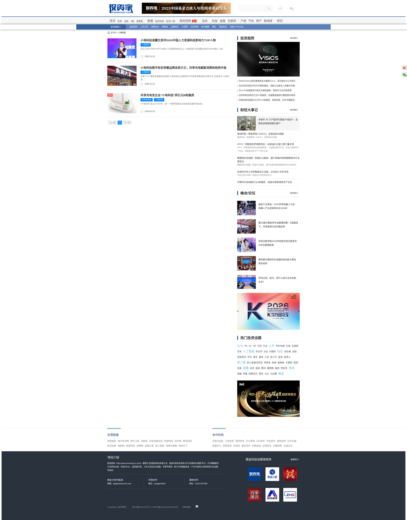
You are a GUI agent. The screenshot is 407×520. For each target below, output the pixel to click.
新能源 (165, 27)
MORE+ (294, 38)
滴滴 (274, 362)
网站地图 (186, 507)
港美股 (139, 21)
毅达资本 (245, 445)
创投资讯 (241, 357)
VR (254, 346)
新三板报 (159, 445)
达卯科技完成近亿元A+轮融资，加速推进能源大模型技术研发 (267, 95)
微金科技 (223, 27)
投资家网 (133, 27)
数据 (150, 21)
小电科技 (145, 45)
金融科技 (175, 27)
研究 (280, 21)
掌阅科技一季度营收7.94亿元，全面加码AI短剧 (260, 134)
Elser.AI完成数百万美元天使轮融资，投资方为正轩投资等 (265, 90)
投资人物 (170, 21)
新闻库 (268, 21)
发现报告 (111, 441)
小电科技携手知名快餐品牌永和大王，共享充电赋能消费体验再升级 (183, 67)
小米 (267, 357)
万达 (265, 346)
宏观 (119, 21)
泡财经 (144, 441)
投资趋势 (247, 38)
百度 (239, 368)
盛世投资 (281, 441)
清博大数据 (171, 445)
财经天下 (183, 445)
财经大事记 (249, 110)
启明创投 (256, 445)
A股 (132, 21)
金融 (222, 21)
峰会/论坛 (247, 193)
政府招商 (185, 21)
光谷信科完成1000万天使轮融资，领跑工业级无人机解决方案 (267, 85)
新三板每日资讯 (255, 362)
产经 (243, 21)
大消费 (184, 27)
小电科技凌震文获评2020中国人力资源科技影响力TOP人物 (178, 40)
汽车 (251, 21)
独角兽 (281, 362)
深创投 (236, 445)
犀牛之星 (135, 441)
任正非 (259, 351)
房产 (259, 21)
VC (250, 346)
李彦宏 (267, 362)
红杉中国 (291, 441)
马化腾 (273, 373)
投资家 (113, 33)
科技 (215, 21)
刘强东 (272, 351)
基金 (261, 357)
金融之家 (149, 445)
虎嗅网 (140, 445)
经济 (252, 368)
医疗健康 (205, 27)
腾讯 (263, 368)
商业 (255, 357)
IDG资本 (260, 441)
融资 (277, 368)
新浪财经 (168, 441)
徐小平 (273, 357)
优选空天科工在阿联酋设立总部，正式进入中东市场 (262, 171)
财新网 (121, 445)
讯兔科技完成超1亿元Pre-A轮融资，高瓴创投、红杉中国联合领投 (269, 100)
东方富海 (250, 441)
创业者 (287, 351)
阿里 (245, 373)
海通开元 (216, 445)
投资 (280, 357)
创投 (126, 21)
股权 (258, 368)
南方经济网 (123, 441)
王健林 (289, 362)
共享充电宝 (146, 100)
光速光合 (287, 445)
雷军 (261, 373)
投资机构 (159, 21)
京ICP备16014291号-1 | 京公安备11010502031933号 (155, 507)
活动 (204, 21)
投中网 (178, 441)
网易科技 (130, 445)
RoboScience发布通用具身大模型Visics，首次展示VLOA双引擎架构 (270, 81)
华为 (249, 357)
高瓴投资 (227, 445)
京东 (239, 351)
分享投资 (229, 441)
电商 (295, 362)
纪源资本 (266, 445)
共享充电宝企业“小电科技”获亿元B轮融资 (167, 95)
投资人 (287, 357)
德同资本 (239, 441)
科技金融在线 (156, 441)
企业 (266, 351)
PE (246, 346)
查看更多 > (295, 459)
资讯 (112, 21)
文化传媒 (194, 27)
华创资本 (270, 441)
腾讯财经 (187, 441)
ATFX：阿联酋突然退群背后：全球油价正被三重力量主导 (265, 144)
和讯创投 (111, 445)
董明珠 (270, 368)
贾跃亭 (284, 368)
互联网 (232, 21)
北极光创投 (217, 441)
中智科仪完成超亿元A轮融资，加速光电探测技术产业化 (264, 182)
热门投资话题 (250, 338)
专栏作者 (280, 346)
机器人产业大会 (236, 27)
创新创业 (155, 27)
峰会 (214, 27)
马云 (267, 373)
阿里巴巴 (253, 373)
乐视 (288, 346)
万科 (259, 346)
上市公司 (144, 27)
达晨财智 (277, 445)
